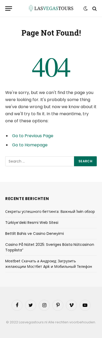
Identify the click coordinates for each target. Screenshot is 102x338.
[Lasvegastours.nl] (51, 8)
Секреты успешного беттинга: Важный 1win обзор (50, 211)
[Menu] (8, 8)
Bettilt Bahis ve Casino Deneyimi (34, 233)
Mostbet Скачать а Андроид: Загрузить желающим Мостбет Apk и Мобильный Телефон (48, 263)
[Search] (94, 8)
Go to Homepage (30, 145)
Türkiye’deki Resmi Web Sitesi (31, 222)
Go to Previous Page (32, 136)
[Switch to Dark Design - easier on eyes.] (85, 8)
